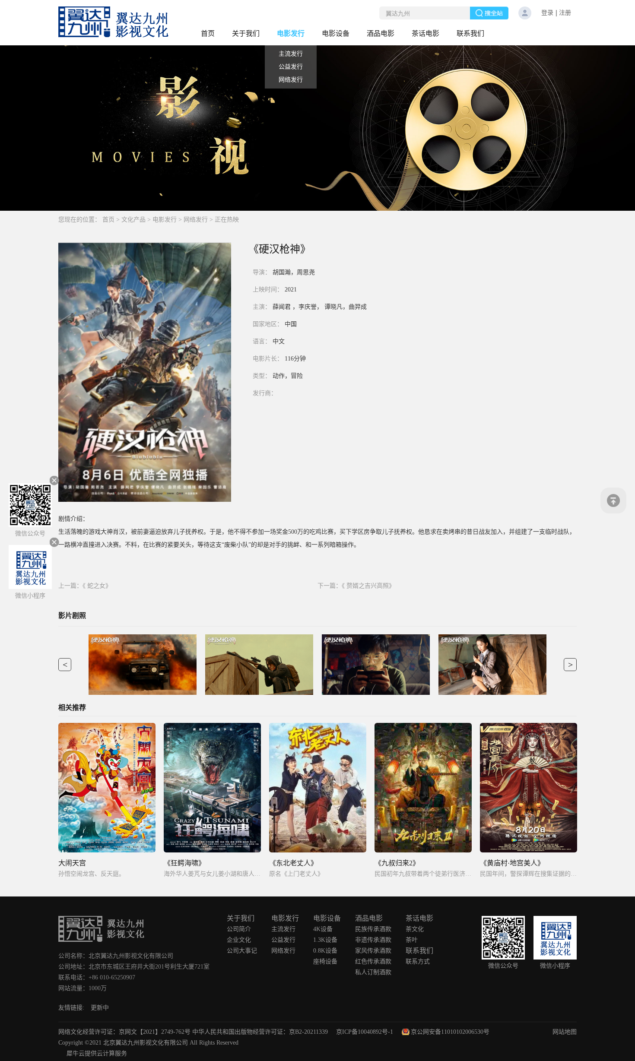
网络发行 (196, 219)
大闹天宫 (72, 863)
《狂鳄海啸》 (184, 863)
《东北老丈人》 (293, 863)
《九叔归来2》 (397, 863)
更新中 (100, 1007)
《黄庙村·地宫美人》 (512, 863)
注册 (565, 13)
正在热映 (227, 219)
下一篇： (356, 586)
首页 (208, 33)
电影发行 (164, 219)
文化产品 (133, 219)
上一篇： (84, 586)
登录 (547, 13)
